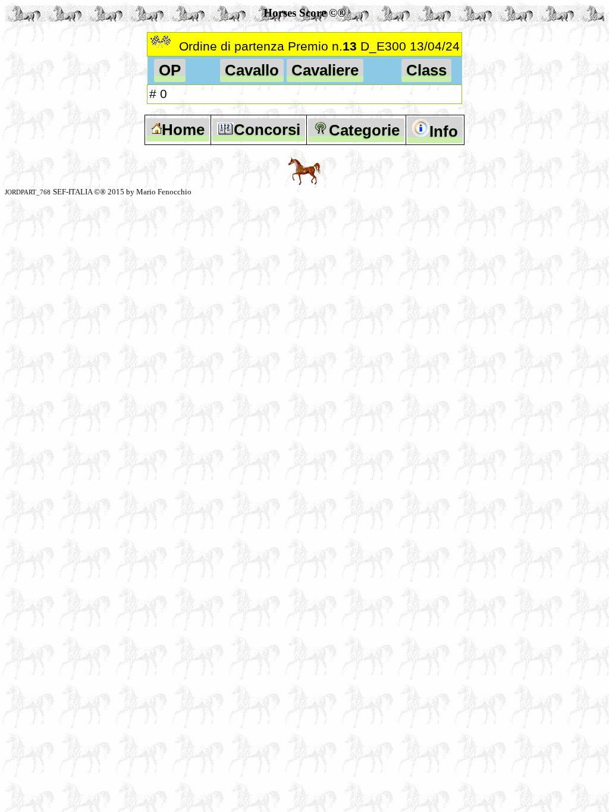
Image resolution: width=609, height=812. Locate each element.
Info (443, 131)
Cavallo (252, 70)
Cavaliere (325, 70)
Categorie (364, 130)
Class (426, 70)
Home (183, 130)
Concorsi (267, 130)
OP (170, 70)
